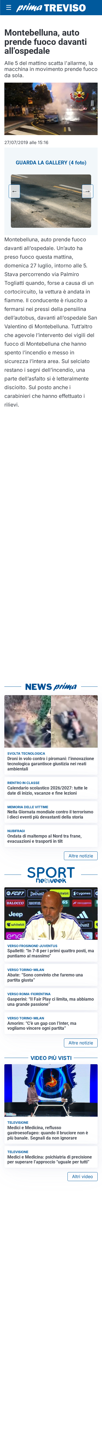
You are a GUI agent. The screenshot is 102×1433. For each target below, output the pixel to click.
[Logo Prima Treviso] (51, 7)
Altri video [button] (82, 1176)
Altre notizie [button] (81, 855)
